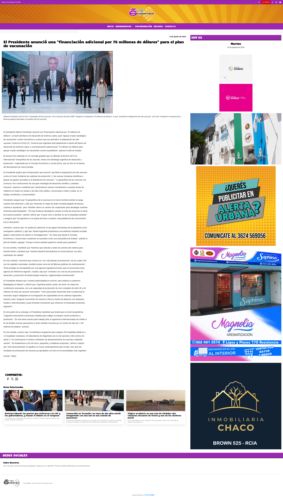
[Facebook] (272, 2)
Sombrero (141, 31)
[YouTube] (280, 2)
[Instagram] (276, 2)
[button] (259, 2)
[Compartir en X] (12, 379)
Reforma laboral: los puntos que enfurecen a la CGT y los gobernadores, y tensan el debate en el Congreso (32, 414)
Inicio (110, 26)
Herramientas (124, 26)
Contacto (170, 26)
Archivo (158, 26)
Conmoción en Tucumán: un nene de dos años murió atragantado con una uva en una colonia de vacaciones (93, 415)
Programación (143, 26)
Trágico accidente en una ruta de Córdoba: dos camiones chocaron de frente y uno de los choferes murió (154, 415)
